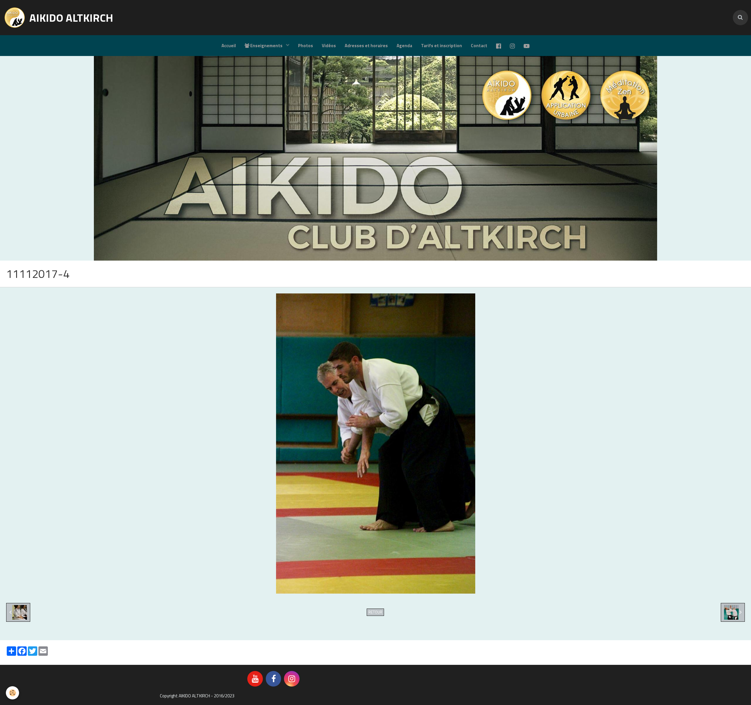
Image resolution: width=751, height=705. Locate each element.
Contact (479, 45)
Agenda (404, 45)
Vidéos (329, 45)
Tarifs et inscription (441, 45)
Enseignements (266, 45)
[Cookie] (12, 692)
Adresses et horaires (366, 45)
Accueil (228, 45)
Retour (375, 612)
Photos (305, 45)
